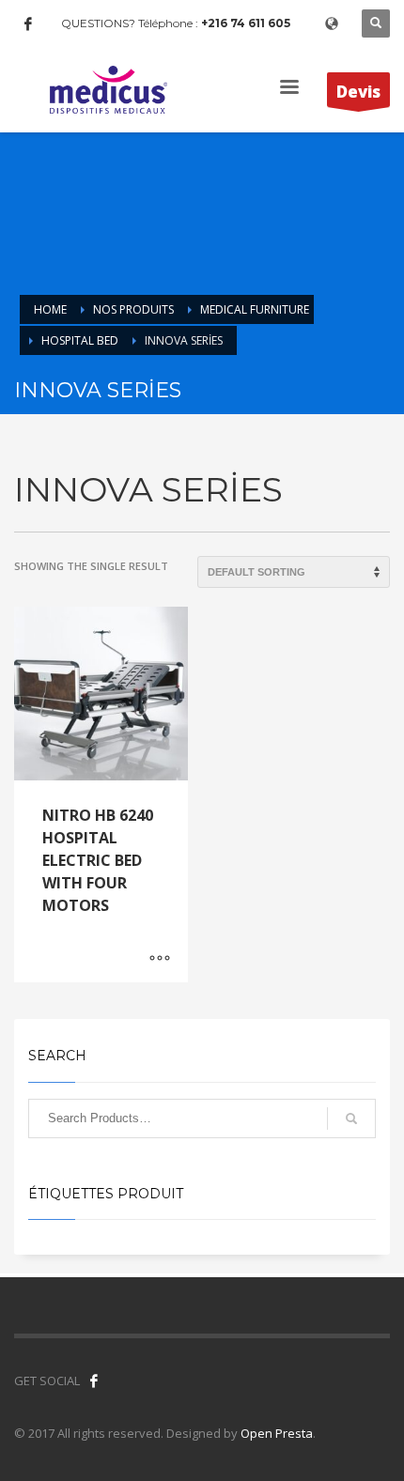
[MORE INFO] (160, 958)
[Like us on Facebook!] (94, 1380)
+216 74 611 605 (245, 23)
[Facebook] (28, 23)
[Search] (351, 1118)
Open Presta (277, 1433)
